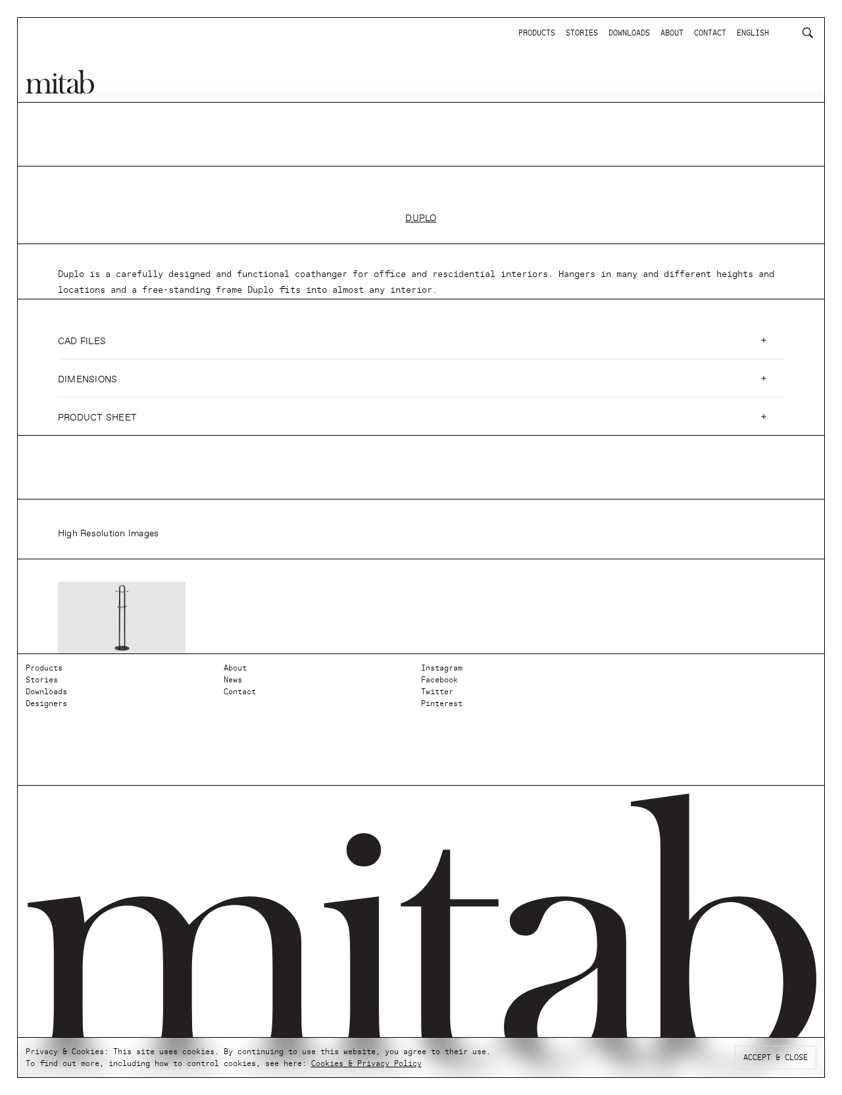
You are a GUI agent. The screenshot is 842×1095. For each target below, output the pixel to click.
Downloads (46, 691)
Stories (42, 679)
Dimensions (88, 379)
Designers (46, 703)
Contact (240, 691)
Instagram (441, 668)
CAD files (82, 341)
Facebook (439, 679)
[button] (421, 340)
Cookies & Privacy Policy (366, 1063)
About (235, 668)
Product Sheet (97, 417)
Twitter (437, 691)
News (233, 679)
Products (44, 668)
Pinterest (441, 703)
